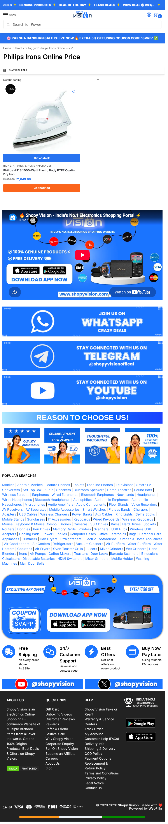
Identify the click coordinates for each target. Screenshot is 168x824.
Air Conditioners (17, 544)
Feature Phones (58, 485)
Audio (48, 490)
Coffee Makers (60, 554)
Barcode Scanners (124, 554)
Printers (85, 529)
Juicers (91, 549)
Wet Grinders (136, 549)
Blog (49, 768)
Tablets (78, 485)
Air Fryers (42, 549)
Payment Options (98, 758)
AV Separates (36, 509)
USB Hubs (119, 529)
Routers (8, 529)
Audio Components (91, 504)
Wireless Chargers (54, 514)
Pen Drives (41, 529)
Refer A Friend (57, 729)
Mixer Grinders (111, 549)
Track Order (94, 729)
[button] (156, 15)
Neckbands (125, 495)
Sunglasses (36, 519)
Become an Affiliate (60, 754)
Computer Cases (83, 534)
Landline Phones (100, 485)
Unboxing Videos (59, 714)
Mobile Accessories (64, 509)
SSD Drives (99, 524)
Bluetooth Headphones (52, 500)
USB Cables (28, 514)
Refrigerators (63, 544)
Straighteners (71, 539)
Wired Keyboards (106, 519)
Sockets (150, 524)
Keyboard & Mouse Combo (36, 524)
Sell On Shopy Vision (62, 748)
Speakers (63, 490)
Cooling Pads (29, 534)
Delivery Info (94, 744)
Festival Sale (55, 734)
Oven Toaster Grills (68, 549)
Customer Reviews (60, 719)
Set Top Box (32, 490)
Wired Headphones (17, 500)
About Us (53, 763)
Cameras (81, 524)
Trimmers (29, 539)
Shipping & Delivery (100, 748)
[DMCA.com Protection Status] (24, 768)
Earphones (40, 495)
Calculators (11, 559)
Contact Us (93, 788)
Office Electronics (112, 534)
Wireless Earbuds (15, 495)
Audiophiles (82, 500)
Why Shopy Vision (60, 739)
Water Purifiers (139, 544)
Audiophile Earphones (111, 500)
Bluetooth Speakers (89, 490)
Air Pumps (38, 554)
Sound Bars (143, 490)
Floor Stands (119, 504)
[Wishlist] (73, 91)
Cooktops (24, 549)
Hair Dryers (49, 539)
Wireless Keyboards (137, 519)
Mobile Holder (122, 559)
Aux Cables (104, 514)
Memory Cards (64, 529)
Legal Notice (94, 783)
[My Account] (149, 15)
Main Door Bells (32, 563)
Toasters (81, 554)
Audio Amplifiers (61, 504)
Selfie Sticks (145, 514)
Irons (7, 165)
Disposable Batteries (39, 559)
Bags (132, 534)
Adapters (9, 514)
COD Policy (93, 754)
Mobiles (8, 485)
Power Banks (82, 514)
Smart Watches (94, 509)
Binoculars (149, 554)
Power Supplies (54, 534)
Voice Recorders (144, 504)
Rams (115, 524)
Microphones (35, 504)
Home (7, 48)
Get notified (42, 188)
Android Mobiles (30, 485)
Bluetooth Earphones (97, 495)
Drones (65, 524)
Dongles (23, 529)
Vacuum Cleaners (89, 544)
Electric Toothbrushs (100, 539)
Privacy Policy (95, 778)
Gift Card (53, 709)
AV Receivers (12, 509)
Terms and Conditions (102, 773)
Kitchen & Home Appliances (32, 165)
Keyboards (82, 519)
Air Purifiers (115, 544)
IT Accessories (59, 519)
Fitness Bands (120, 509)
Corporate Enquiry (60, 744)
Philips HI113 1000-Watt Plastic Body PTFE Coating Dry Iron (39, 172)
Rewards (52, 724)
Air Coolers (41, 544)
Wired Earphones (65, 495)
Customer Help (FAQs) (102, 739)
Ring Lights (124, 514)
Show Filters (18, 70)
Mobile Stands (13, 519)
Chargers (140, 509)
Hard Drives (131, 524)
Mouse (7, 524)
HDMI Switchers (70, 559)
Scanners (101, 529)
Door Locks (99, 554)
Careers (52, 758)
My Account (94, 734)
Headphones (146, 495)
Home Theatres (119, 490)
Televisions (124, 485)
